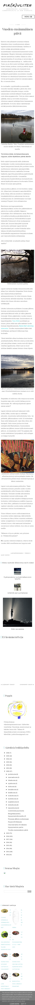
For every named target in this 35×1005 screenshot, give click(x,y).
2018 (7, 836)
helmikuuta (12, 805)
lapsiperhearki (17, 553)
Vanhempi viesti (26, 684)
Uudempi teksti (8, 684)
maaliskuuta (12, 802)
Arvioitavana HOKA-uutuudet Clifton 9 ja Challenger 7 (6, 962)
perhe (27, 553)
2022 (7, 765)
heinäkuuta (12, 790)
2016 (7, 842)
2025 (7, 756)
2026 (7, 753)
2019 (7, 833)
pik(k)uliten (17, 5)
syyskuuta (11, 783)
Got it (23, 1004)
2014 (7, 849)
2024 (7, 759)
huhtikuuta (12, 799)
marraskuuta (12, 777)
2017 (7, 839)
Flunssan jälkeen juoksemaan (18, 819)
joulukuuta (12, 774)
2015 (7, 845)
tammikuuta (12, 808)
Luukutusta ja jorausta (16, 811)
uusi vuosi (5, 555)
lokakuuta (11, 780)
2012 (7, 855)
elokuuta (11, 787)
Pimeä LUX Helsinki (15, 822)
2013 (7, 852)
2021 (7, 768)
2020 (7, 771)
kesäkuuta (11, 793)
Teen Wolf (15, 321)
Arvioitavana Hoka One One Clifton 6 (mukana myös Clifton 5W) (17, 962)
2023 (7, 762)
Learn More (14, 1004)
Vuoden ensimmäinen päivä (18, 830)
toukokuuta (12, 796)
